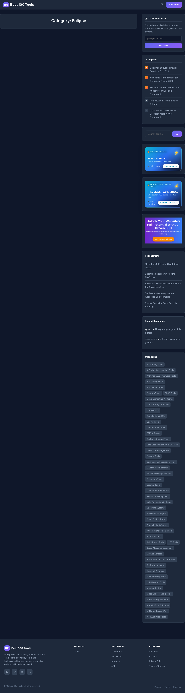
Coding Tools (153, 422)
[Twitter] (7, 672)
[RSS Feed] (30, 672)
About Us (153, 651)
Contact (153, 656)
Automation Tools (155, 387)
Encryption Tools (155, 479)
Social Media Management (159, 548)
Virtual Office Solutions (158, 605)
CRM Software (153, 433)
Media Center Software (158, 490)
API (113, 666)
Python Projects (154, 536)
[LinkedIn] (22, 672)
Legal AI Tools (153, 485)
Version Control (154, 588)
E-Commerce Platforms (157, 468)
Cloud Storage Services (158, 404)
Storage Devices (154, 554)
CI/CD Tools (170, 393)
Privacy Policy (155, 661)
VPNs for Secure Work (157, 611)
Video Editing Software (157, 599)
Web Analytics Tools (156, 617)
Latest (76, 651)
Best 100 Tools (153, 393)
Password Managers (156, 513)
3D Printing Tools (155, 364)
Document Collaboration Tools (161, 462)
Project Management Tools (159, 531)
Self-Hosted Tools (155, 542)
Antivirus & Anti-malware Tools (161, 376)
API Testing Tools (155, 382)
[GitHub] (14, 672)
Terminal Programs (155, 571)
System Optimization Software (161, 559)
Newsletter (116, 651)
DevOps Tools (153, 456)
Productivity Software (157, 525)
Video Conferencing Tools (159, 594)
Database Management (158, 450)
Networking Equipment (157, 496)
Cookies (177, 687)
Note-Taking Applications (159, 502)
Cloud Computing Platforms (160, 399)
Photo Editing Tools (156, 519)
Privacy (158, 687)
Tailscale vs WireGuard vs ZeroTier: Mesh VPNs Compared (163, 114)
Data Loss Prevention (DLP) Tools (162, 445)
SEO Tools (173, 542)
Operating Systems (156, 508)
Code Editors (153, 410)
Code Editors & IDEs (156, 416)
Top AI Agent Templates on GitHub (164, 102)
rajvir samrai (151, 339)
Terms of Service (157, 666)
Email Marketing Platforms (159, 473)
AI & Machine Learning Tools (160, 370)
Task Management (155, 565)
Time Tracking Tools (156, 576)
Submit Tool (116, 656)
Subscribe (174, 4)
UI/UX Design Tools (156, 582)
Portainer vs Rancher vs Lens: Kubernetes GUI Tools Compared (165, 91)
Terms (167, 687)
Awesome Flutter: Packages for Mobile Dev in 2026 (164, 79)
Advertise (115, 661)
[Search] (161, 4)
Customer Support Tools (158, 439)
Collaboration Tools (156, 427)
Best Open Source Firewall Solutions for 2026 (163, 69)
